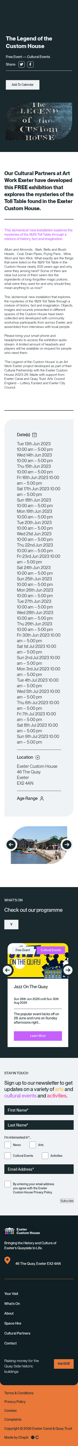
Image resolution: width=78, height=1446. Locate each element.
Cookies (10, 1411)
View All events (11, 926)
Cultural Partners (17, 1333)
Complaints (12, 1419)
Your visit (11, 1294)
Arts (41, 1145)
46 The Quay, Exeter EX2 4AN (38, 1264)
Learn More (38, 1036)
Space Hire (12, 1323)
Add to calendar (23, 84)
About (9, 1313)
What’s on (12, 1304)
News (17, 1145)
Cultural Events (23, 1155)
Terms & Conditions (19, 1393)
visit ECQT (64, 1363)
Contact (10, 1343)
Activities (56, 1155)
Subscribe (67, 1200)
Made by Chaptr (16, 1437)
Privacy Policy (15, 1402)
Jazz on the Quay (31, 986)
